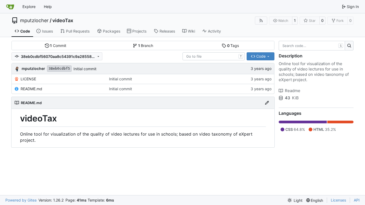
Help (48, 6)
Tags (233, 45)
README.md (31, 88)
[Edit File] (267, 102)
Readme (292, 90)
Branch (145, 45)
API (357, 200)
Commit (58, 45)
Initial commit (84, 68)
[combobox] (214, 56)
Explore (29, 6)
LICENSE (28, 79)
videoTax (62, 20)
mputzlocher (34, 20)
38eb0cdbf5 (59, 68)
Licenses (338, 200)
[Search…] (349, 45)
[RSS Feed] (261, 21)
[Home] (10, 6)
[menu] (295, 200)
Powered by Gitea (21, 200)
